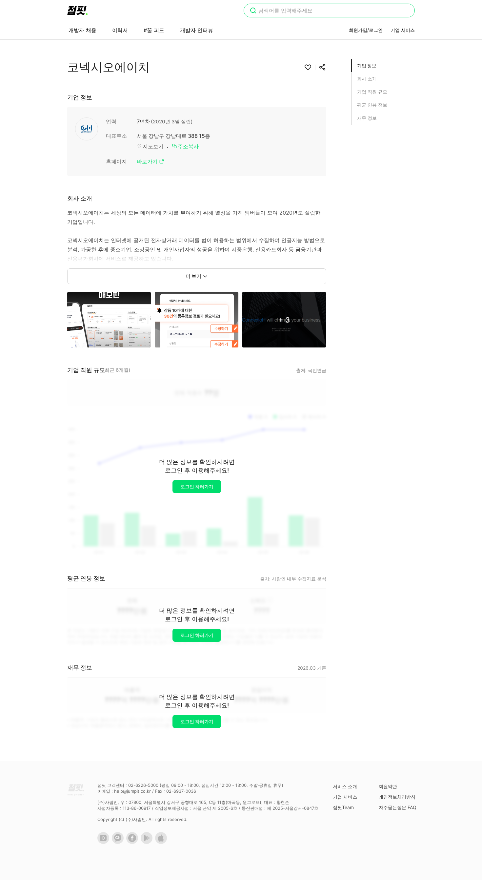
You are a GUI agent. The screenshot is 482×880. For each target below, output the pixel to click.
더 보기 (193, 276)
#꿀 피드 (154, 30)
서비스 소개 (345, 786)
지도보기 (153, 146)
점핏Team (343, 807)
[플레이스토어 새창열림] (148, 842)
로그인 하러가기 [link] (196, 486)
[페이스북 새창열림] (133, 842)
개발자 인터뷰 (196, 30)
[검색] (253, 11)
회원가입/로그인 (366, 30)
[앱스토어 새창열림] (162, 842)
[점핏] (77, 10)
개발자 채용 (82, 30)
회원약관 (388, 786)
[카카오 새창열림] (119, 842)
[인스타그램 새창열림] (104, 842)
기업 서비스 (403, 30)
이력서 (120, 30)
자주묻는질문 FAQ (397, 807)
